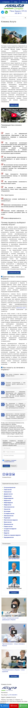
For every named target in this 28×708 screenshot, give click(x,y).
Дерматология (8, 494)
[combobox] (4, 452)
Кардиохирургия (8, 498)
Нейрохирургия (8, 502)
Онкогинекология (9, 507)
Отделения (6, 1)
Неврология (7, 500)
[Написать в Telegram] (2, 12)
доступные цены (21, 307)
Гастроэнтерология (9, 487)
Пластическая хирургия (11, 520)
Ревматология (8, 526)
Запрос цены (14, 105)
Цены (15, 1)
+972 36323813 (13, 695)
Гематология (7, 489)
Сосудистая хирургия (10, 528)
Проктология (7, 522)
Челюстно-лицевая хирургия (12, 535)
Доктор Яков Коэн (14, 558)
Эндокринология (9, 537)
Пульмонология (8, 524)
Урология (6, 531)
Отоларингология (9, 513)
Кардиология (7, 496)
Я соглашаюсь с (10, 461)
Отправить (6, 466)
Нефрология (7, 505)
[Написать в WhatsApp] (6, 12)
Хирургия (6, 533)
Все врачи (14, 592)
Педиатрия (7, 518)
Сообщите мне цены (14, 272)
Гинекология (7, 492)
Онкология (7, 509)
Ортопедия (7, 511)
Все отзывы (14, 676)
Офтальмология (8, 515)
